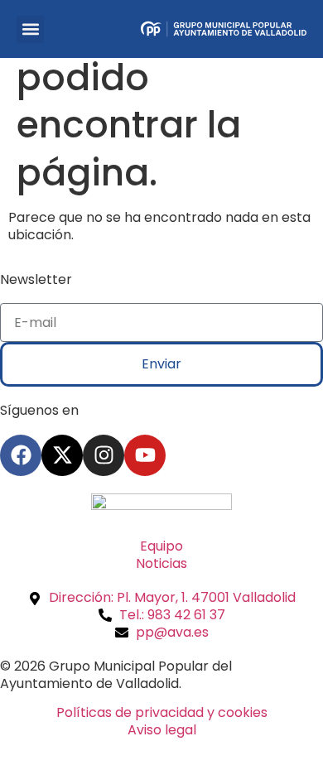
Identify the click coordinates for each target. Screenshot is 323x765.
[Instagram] (103, 455)
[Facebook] (20, 455)
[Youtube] (145, 455)
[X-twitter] (62, 455)
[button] (30, 29)
